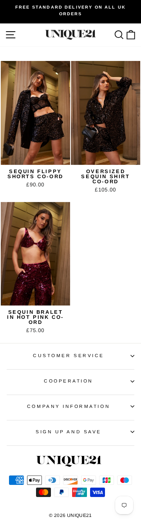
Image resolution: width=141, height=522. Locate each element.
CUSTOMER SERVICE (68, 355)
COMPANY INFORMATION (68, 406)
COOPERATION (68, 380)
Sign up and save (68, 431)
